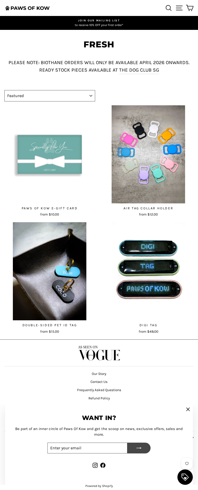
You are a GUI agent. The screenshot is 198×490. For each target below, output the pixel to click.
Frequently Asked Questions (99, 390)
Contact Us (99, 382)
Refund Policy (99, 398)
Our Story (99, 374)
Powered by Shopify (99, 486)
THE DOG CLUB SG (139, 70)
